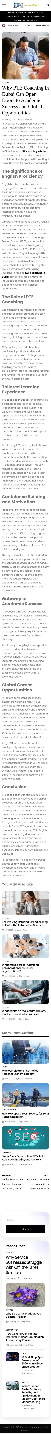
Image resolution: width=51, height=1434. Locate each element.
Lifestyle (9, 1310)
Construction (12, 1330)
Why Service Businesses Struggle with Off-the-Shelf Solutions (24, 1264)
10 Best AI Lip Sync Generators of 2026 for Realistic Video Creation (33, 1362)
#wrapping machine (35, 16)
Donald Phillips (26, 1278)
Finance (5, 1067)
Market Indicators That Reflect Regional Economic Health (20, 1072)
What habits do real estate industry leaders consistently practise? (24, 1012)
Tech (24, 1353)
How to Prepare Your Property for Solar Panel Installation (25, 1115)
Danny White (22, 930)
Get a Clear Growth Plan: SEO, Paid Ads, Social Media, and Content (23, 1158)
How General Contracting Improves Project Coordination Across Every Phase (25, 1337)
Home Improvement (9, 1110)
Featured (25, 1382)
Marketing (6, 1153)
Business (5, 83)
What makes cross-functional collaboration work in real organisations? (20, 968)
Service (9, 1252)
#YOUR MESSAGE (35, 13)
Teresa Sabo (24, 1019)
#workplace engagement (25, 20)
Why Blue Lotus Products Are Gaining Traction (23, 1315)
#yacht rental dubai (16, 16)
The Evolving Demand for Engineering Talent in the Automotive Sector (25, 923)
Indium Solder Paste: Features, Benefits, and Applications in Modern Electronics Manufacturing (33, 1394)
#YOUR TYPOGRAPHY (17, 13)
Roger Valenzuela (25, 120)
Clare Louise (24, 976)
